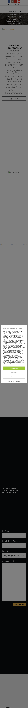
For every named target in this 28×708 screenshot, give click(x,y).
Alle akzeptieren (14, 368)
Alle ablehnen (14, 372)
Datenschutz (11, 381)
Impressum (17, 381)
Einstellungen (14, 376)
